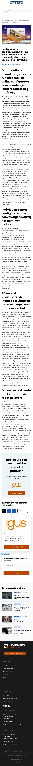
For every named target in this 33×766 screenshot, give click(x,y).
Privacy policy (16, 762)
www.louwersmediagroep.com (13, 751)
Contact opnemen (8, 701)
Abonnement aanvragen (10, 698)
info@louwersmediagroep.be (12, 744)
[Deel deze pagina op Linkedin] (14, 511)
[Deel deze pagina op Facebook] (9, 511)
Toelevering (6, 64)
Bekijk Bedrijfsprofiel (16, 547)
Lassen (4, 684)
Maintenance (6, 678)
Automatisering (7, 681)
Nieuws (5, 665)
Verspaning (6, 674)
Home (3, 18)
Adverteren (6, 695)
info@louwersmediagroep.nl (12, 725)
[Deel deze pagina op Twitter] (4, 511)
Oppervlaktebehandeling (10, 668)
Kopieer (22, 511)
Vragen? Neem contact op (13, 653)
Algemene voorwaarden (16, 759)
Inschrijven (16, 573)
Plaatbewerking (7, 671)
